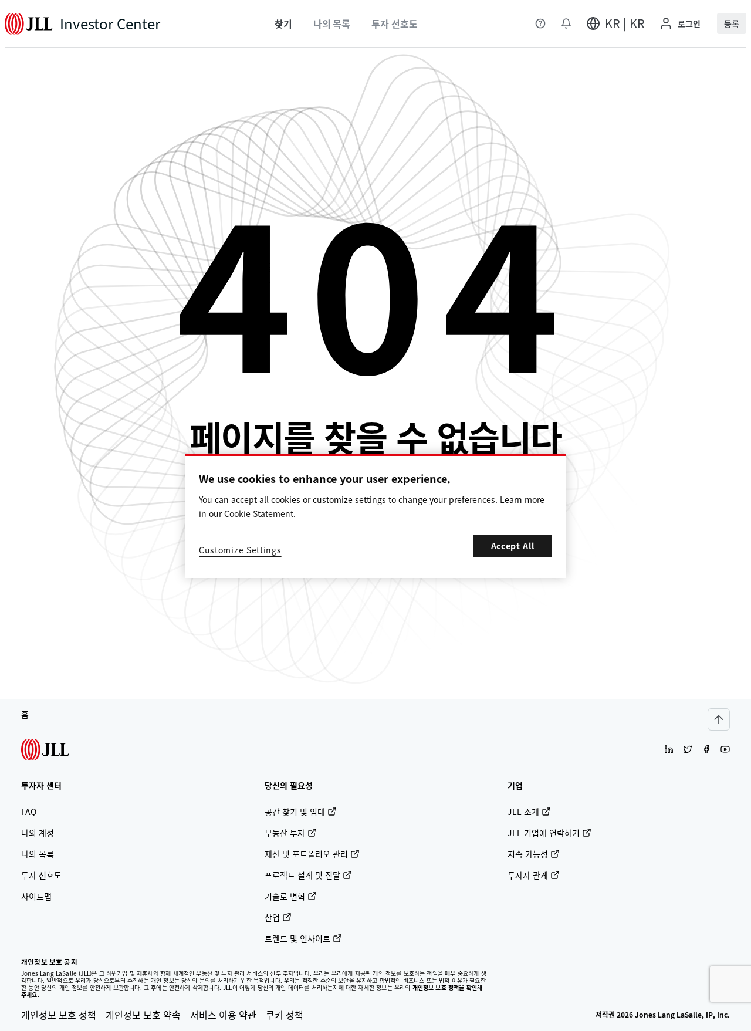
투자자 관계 (528, 875)
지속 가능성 (528, 854)
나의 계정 (37, 833)
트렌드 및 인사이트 (297, 938)
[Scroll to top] (719, 719)
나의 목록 (37, 854)
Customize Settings (240, 550)
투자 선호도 (41, 875)
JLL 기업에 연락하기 (544, 833)
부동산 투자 (285, 833)
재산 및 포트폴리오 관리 (306, 854)
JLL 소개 (523, 811)
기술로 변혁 (285, 896)
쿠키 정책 (284, 1015)
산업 (272, 917)
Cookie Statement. (260, 513)
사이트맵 (36, 896)
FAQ (28, 811)
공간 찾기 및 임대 (295, 811)
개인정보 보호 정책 (58, 1015)
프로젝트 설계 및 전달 (302, 875)
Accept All (513, 546)
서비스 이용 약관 (223, 1015)
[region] (375, 516)
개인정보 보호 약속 (143, 1015)
